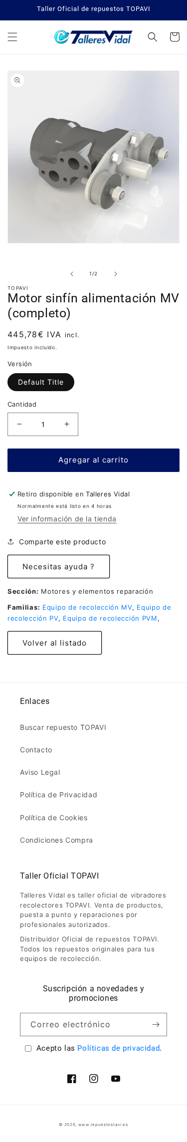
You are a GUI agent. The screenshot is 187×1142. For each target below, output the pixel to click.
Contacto (36, 749)
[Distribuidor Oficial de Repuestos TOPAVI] (93, 37)
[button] (12, 37)
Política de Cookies (53, 817)
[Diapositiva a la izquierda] (72, 274)
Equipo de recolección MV (87, 607)
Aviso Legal (40, 772)
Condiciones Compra (56, 840)
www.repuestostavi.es (103, 1124)
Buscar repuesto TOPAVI (63, 727)
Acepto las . (99, 1048)
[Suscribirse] (156, 1024)
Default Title (41, 382)
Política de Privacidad (58, 794)
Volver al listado (54, 643)
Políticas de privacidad (118, 1048)
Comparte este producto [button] (62, 541)
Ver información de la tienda (67, 518)
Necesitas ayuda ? (58, 566)
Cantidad (21, 404)
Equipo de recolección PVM (110, 618)
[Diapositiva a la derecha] (116, 274)
